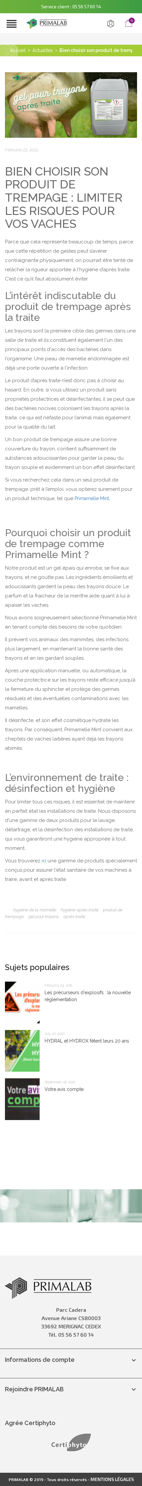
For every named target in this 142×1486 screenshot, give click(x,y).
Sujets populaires (37, 967)
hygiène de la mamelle (34, 909)
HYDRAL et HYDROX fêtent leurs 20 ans (87, 1041)
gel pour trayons (43, 916)
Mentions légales (112, 1479)
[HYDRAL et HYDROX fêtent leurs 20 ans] (22, 1050)
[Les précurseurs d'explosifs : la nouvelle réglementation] (22, 1002)
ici (43, 860)
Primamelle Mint (92, 498)
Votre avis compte (64, 1089)
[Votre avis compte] (22, 1099)
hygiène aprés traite (79, 909)
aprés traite (74, 916)
